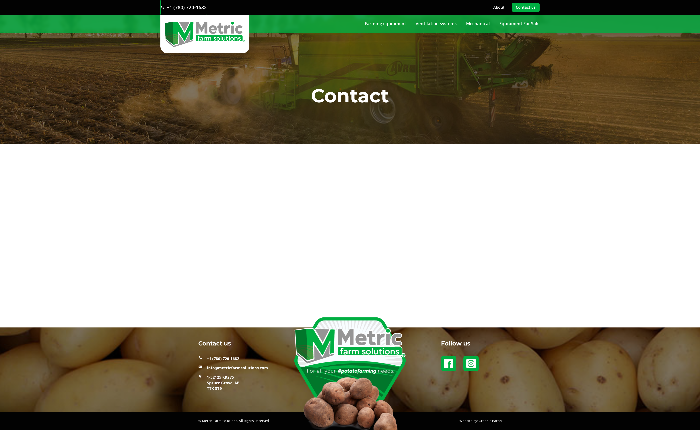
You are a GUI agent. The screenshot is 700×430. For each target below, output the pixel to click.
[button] (385, 24)
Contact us (526, 7)
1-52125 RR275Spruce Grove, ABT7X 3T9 (223, 383)
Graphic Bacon (490, 421)
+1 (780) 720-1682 (223, 358)
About (499, 7)
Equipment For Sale (519, 23)
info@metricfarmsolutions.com (237, 367)
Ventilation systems (436, 23)
